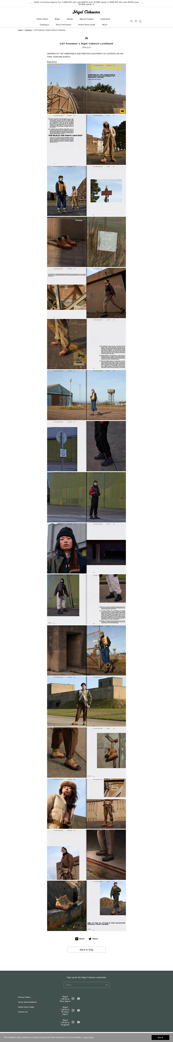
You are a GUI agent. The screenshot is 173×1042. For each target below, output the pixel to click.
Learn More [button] (88, 1037)
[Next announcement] (142, 3)
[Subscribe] (106, 985)
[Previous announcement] (30, 3)
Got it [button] (160, 1037)
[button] (131, 21)
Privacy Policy (24, 997)
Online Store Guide (26, 1007)
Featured (28, 30)
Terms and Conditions (27, 1002)
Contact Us (23, 1012)
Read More (52, 62)
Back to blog (86, 949)
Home (20, 30)
